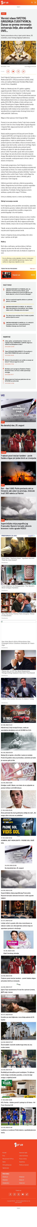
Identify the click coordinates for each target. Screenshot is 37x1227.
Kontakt (4, 1152)
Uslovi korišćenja (23, 1155)
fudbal (4, 452)
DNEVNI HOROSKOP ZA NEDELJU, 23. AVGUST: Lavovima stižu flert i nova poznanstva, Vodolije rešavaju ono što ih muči (20, 324)
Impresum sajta (23, 1152)
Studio (4, 1162)
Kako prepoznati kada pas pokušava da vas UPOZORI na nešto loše (18, 380)
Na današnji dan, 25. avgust (12, 425)
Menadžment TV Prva (8, 1158)
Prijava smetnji (23, 1158)
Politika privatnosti (24, 1165)
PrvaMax (5, 1180)
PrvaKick (21, 1177)
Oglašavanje (6, 1168)
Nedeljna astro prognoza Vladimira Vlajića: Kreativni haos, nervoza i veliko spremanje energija (18, 370)
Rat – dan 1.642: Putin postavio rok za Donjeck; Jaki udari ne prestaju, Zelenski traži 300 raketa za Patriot (18, 490)
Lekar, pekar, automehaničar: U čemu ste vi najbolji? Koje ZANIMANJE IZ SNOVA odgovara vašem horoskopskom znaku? (18, 342)
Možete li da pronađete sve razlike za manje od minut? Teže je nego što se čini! (19, 361)
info (3, 422)
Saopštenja (22, 1162)
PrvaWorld (6, 1183)
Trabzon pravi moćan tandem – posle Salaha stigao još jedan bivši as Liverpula (18, 457)
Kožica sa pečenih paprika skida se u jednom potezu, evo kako (19, 300)
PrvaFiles (22, 1183)
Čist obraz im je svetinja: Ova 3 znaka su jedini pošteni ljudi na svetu (20, 316)
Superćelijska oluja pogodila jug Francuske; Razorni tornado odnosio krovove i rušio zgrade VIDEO (16, 526)
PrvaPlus (5, 1177)
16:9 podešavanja (7, 1165)
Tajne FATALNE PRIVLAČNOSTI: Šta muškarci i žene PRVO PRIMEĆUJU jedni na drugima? (18, 352)
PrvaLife (21, 1180)
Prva (4, 1155)
